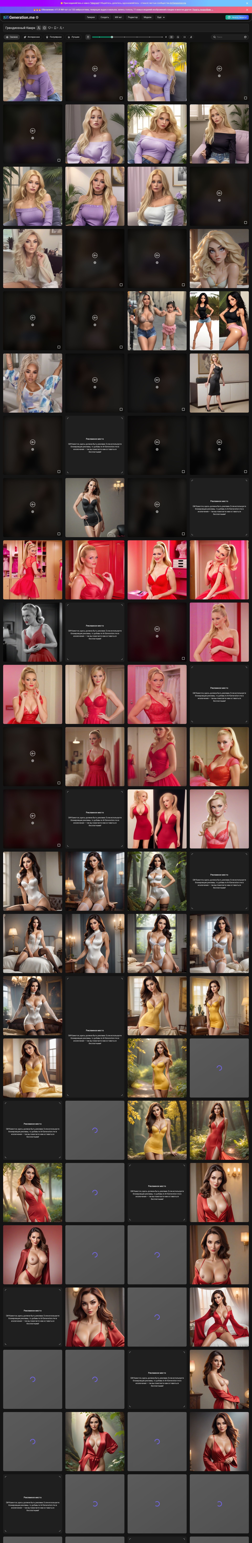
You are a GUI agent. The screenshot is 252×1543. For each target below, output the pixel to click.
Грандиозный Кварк (15, 92)
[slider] (112, 37)
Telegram (94, 3)
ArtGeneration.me (178, 3)
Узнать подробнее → (202, 9)
